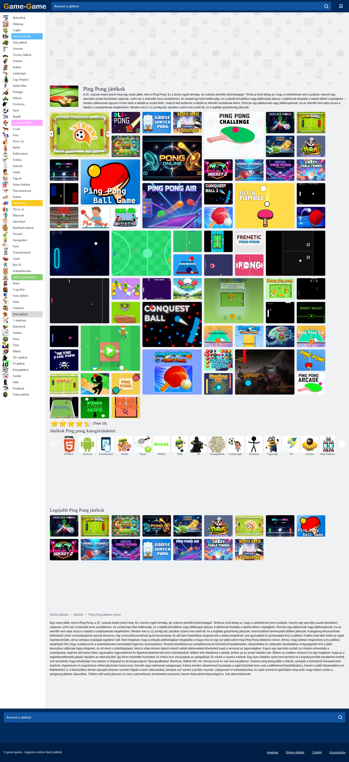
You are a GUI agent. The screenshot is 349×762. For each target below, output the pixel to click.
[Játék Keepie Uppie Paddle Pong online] (187, 122)
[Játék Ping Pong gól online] (64, 384)
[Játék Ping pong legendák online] (64, 336)
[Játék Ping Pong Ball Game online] (110, 182)
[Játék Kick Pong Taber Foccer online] (64, 217)
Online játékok (295, 752)
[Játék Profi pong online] (95, 217)
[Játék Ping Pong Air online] (172, 205)
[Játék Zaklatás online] (311, 312)
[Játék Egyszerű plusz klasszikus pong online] (280, 312)
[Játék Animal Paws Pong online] (126, 146)
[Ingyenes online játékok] (25, 6)
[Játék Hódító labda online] (172, 324)
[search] (326, 6)
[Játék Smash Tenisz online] (280, 146)
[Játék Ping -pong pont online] (95, 407)
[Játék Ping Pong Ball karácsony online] (280, 336)
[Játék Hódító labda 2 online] (218, 194)
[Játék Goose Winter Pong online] (156, 122)
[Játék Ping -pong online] (249, 241)
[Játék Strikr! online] (79, 134)
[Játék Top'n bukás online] (264, 205)
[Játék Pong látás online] (187, 241)
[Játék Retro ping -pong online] (64, 360)
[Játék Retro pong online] (249, 265)
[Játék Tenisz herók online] (126, 312)
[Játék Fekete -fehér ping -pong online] (295, 253)
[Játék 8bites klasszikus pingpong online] (64, 194)
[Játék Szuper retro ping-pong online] (79, 253)
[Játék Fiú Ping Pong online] (187, 289)
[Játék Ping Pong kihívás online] (234, 134)
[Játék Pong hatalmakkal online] (311, 289)
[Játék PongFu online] (311, 146)
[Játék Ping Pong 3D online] (218, 336)
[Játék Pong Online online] (172, 158)
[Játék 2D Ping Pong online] (141, 253)
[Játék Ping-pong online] (249, 170)
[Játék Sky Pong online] (264, 372)
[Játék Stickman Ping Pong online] (95, 384)
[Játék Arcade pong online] (126, 217)
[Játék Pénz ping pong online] (126, 289)
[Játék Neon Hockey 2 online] (218, 170)
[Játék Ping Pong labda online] (218, 384)
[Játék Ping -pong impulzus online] (79, 300)
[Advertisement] (124, 48)
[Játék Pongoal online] (311, 122)
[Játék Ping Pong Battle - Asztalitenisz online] (172, 372)
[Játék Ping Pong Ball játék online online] (187, 265)
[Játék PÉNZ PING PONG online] (234, 300)
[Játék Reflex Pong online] (280, 122)
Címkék (317, 752)
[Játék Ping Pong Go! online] (311, 336)
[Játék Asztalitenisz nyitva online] (311, 217)
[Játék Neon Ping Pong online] (280, 170)
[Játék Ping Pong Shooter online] (218, 360)
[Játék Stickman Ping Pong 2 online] (110, 348)
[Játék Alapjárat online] (126, 122)
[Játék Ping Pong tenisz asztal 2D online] (218, 241)
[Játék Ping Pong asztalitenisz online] (249, 336)
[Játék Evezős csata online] (156, 289)
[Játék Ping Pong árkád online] (311, 384)
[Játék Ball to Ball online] (64, 170)
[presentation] (53, 444)
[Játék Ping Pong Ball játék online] (218, 265)
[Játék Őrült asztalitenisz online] (311, 170)
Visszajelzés (337, 752)
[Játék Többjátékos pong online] (311, 194)
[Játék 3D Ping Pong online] (64, 407)
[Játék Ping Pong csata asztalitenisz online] (218, 217)
